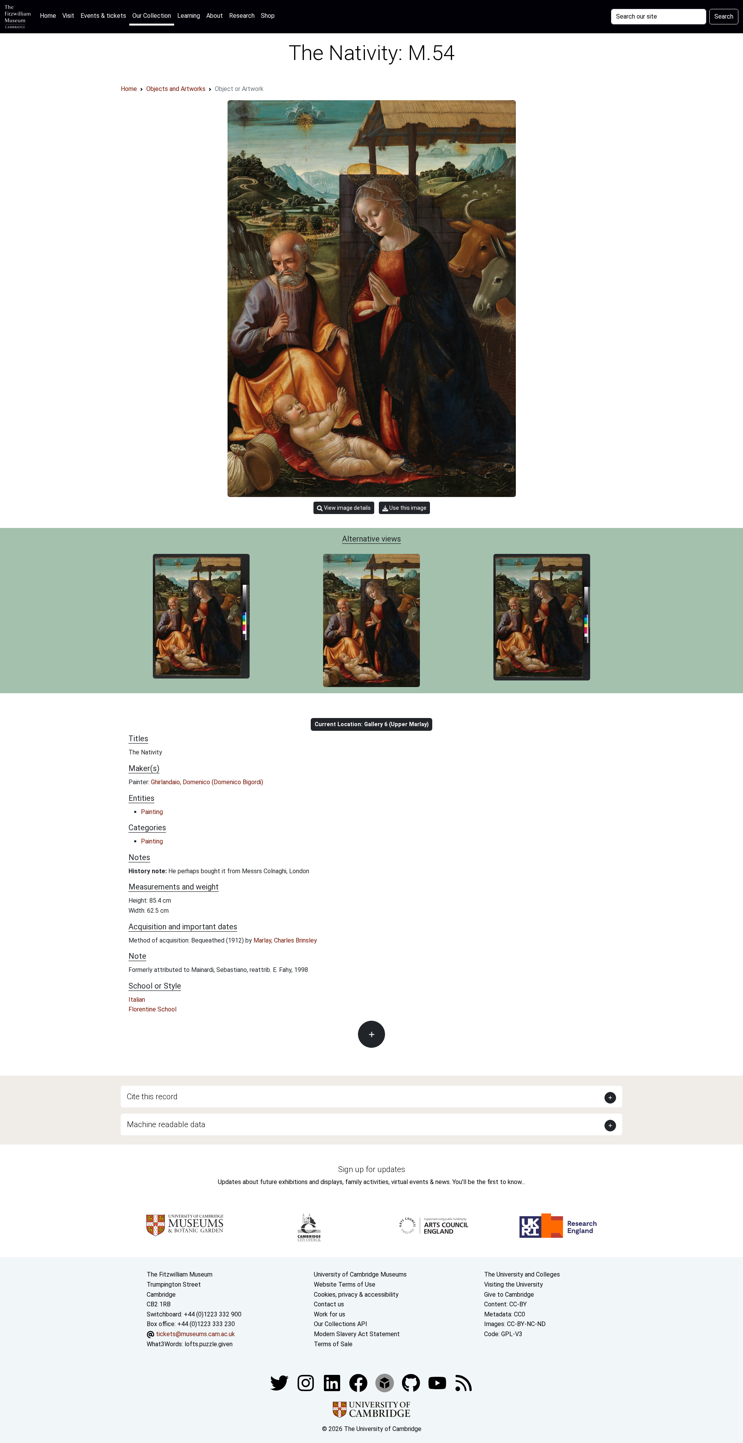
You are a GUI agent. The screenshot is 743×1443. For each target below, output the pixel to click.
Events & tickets (103, 15)
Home (49, 15)
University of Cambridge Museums (360, 1274)
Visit (68, 15)
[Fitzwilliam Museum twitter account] (280, 1382)
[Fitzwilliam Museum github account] (412, 1382)
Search (723, 16)
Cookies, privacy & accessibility (356, 1294)
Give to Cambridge (509, 1294)
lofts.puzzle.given (209, 1344)
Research (242, 15)
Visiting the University (513, 1284)
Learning (188, 15)
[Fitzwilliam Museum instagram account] (306, 1382)
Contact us (329, 1304)
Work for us (329, 1314)
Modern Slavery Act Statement (357, 1334)
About (214, 15)
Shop (268, 15)
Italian (136, 999)
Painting (152, 812)
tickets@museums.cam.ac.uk (195, 1334)
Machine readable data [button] (166, 1124)
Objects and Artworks (175, 89)
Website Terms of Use (344, 1284)
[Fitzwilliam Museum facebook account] (333, 1382)
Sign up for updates (371, 1169)
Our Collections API (340, 1324)
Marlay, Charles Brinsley (285, 940)
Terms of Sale (333, 1344)
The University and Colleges (522, 1274)
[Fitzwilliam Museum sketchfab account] (385, 1382)
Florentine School (152, 1009)
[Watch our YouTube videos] (438, 1382)
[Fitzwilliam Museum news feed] (463, 1382)
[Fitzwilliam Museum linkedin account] (359, 1382)
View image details (347, 508)
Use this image (407, 508)
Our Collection (151, 15)
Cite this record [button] (152, 1096)
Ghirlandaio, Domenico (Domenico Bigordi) (207, 782)
